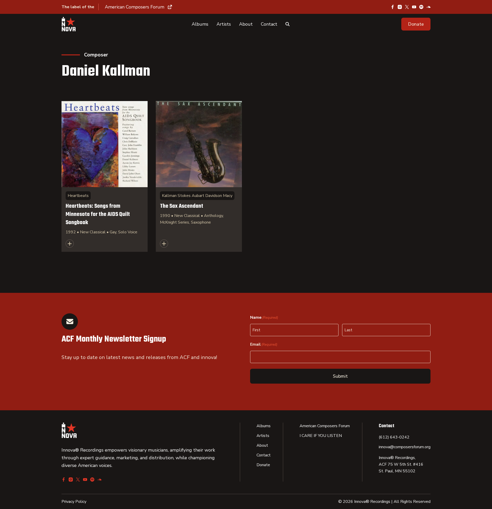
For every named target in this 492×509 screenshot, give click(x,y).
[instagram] (400, 7)
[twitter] (407, 7)
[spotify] (421, 7)
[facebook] (393, 7)
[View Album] (104, 176)
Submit (340, 376)
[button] (415, 24)
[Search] (287, 24)
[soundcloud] (428, 7)
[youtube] (414, 7)
